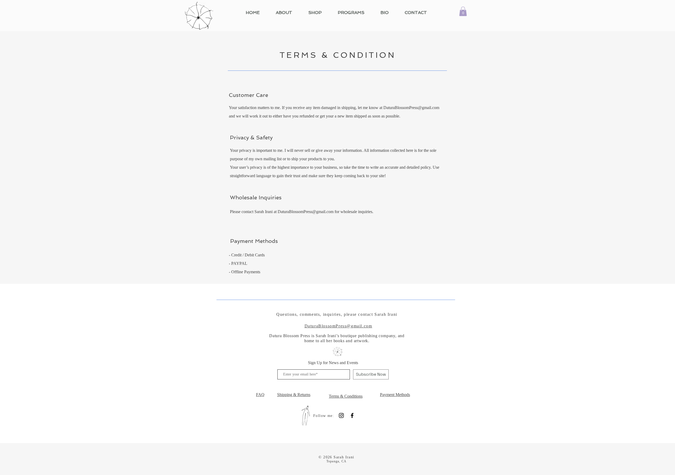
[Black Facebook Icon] (352, 415)
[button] (463, 11)
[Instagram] (341, 415)
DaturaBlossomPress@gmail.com (411, 107)
